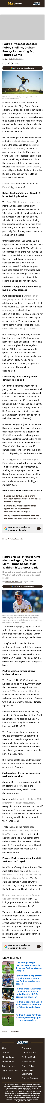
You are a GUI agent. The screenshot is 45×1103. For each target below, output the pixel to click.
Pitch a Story (8, 1061)
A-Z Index (6, 1078)
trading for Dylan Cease (23, 141)
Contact (5, 1052)
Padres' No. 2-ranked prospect (21, 202)
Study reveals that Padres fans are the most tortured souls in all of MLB (22, 517)
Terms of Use (8, 1066)
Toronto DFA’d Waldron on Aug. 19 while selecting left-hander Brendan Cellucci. (22, 874)
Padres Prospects (16, 539)
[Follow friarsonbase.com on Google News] (39, 528)
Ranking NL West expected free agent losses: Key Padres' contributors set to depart (20, 509)
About (5, 1048)
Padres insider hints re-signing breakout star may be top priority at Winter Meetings (22, 499)
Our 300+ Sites (29, 1052)
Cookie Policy (28, 1066)
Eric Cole (9, 59)
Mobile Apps (8, 1057)
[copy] (17, 63)
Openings (26, 1048)
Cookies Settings (30, 1078)
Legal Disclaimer (10, 1070)
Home (4, 539)
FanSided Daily (29, 1057)
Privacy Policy (28, 1061)
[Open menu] (3, 3)
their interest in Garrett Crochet (25, 166)
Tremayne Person (13, 582)
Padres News (14, 1031)
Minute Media (14, 1084)
